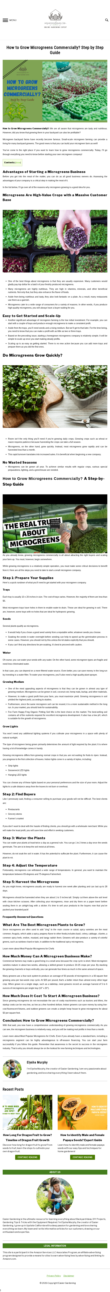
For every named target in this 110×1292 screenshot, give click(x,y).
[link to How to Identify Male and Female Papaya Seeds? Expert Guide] (82, 1112)
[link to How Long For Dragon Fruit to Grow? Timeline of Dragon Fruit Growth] (27, 1112)
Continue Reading (27, 1157)
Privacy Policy (54, 1276)
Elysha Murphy (37, 1062)
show (17, 162)
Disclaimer (68, 1276)
